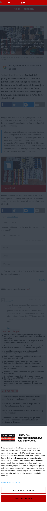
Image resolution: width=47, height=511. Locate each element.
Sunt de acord (23, 499)
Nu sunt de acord (23, 490)
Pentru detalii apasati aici (10, 483)
